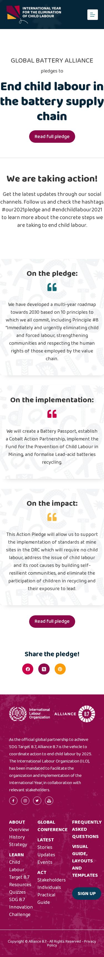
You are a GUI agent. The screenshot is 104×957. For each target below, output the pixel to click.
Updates (46, 855)
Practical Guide (46, 898)
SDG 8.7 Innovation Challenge (21, 907)
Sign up (87, 894)
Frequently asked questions (87, 829)
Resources (20, 885)
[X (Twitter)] (43, 669)
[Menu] (92, 14)
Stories (44, 847)
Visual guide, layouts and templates (85, 861)
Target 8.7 (19, 877)
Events (44, 862)
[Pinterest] (60, 669)
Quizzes (17, 892)
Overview (19, 830)
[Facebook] (27, 669)
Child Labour (16, 866)
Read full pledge (52, 137)
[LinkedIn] (76, 669)
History (17, 837)
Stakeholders (51, 880)
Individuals (49, 887)
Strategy (18, 845)
